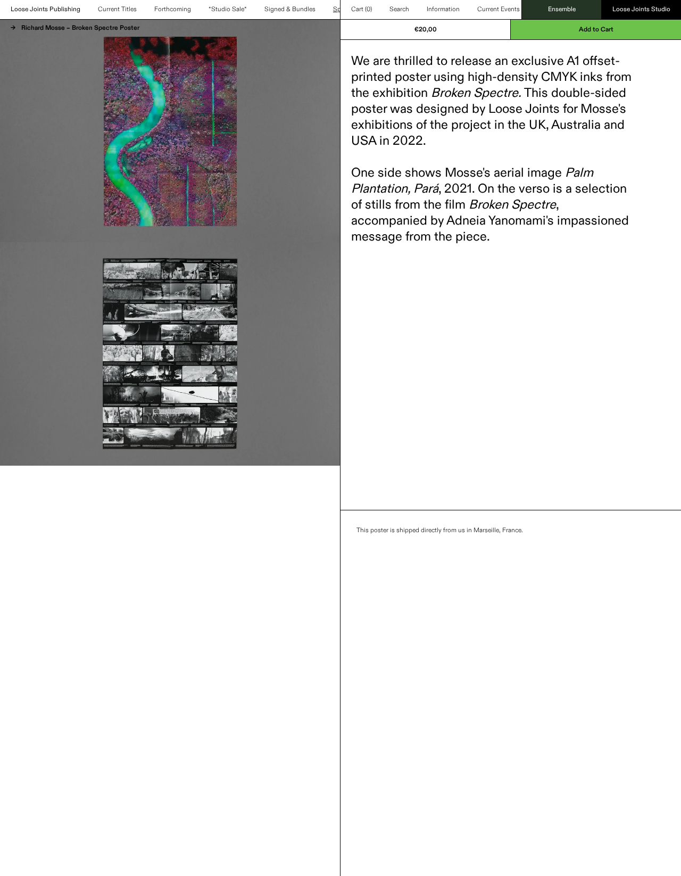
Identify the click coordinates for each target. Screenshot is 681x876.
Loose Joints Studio (641, 9)
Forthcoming (172, 9)
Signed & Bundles (289, 9)
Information (443, 9)
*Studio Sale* (228, 9)
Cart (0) (361, 9)
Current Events (498, 9)
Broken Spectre (474, 93)
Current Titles (117, 9)
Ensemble (562, 9)
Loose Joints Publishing (45, 9)
